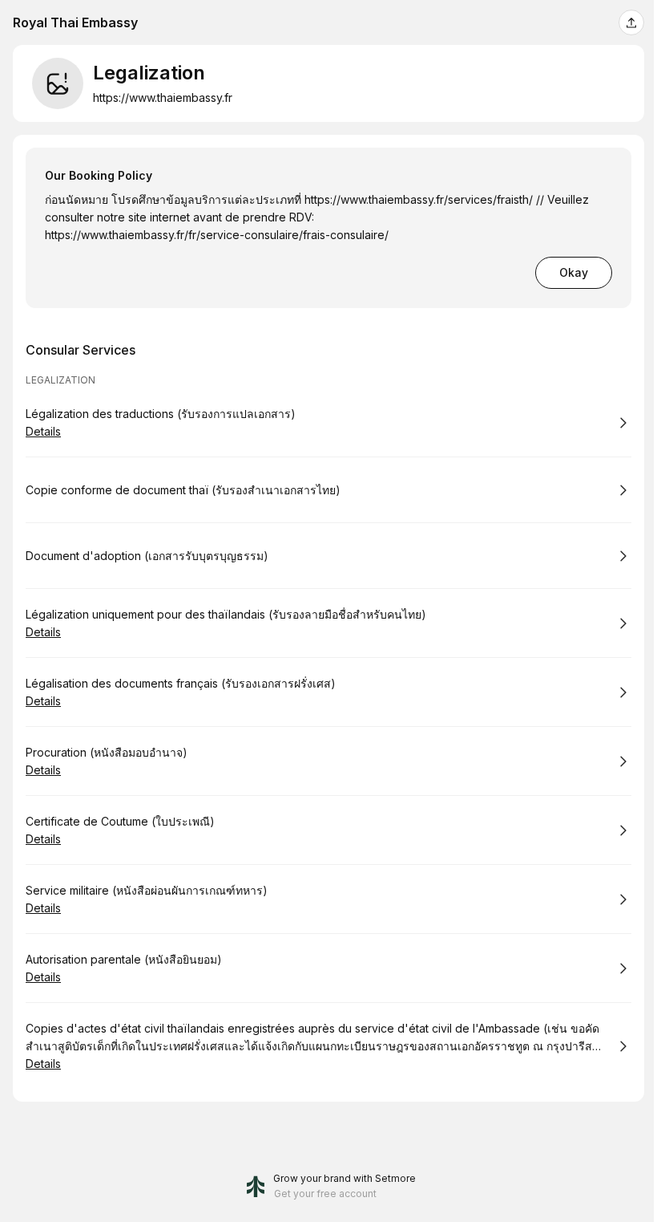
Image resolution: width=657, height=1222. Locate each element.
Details (43, 431)
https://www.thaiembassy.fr (162, 97)
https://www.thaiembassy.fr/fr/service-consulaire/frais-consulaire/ (217, 235)
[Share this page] (631, 22)
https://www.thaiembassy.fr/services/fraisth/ (418, 199)
